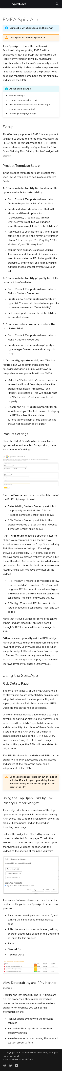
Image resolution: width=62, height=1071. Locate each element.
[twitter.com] (10, 1065)
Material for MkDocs (23, 1059)
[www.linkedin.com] (16, 1065)
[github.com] (4, 1065)
